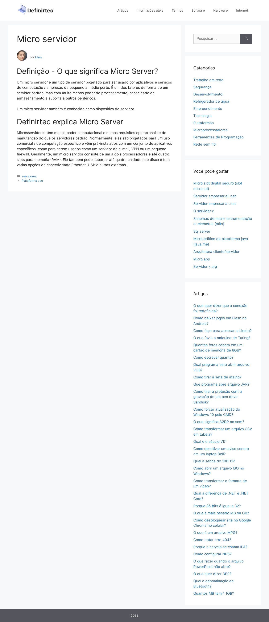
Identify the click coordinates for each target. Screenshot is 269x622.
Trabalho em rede (208, 80)
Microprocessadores (210, 130)
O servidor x (203, 211)
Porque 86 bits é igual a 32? (217, 506)
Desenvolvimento (207, 94)
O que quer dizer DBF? (212, 574)
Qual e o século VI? (209, 441)
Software (198, 10)
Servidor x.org (205, 266)
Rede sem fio (204, 144)
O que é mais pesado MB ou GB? (221, 513)
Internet (242, 10)
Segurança (202, 87)
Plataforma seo (32, 180)
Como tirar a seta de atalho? (217, 377)
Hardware (220, 10)
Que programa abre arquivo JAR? (221, 384)
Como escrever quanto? (213, 357)
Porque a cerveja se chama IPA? (220, 547)
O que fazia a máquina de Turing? (221, 338)
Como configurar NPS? (212, 554)
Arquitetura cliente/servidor (216, 251)
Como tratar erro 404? (212, 540)
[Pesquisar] (246, 39)
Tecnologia (202, 116)
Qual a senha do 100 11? (214, 461)
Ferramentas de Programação (218, 137)
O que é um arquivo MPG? (215, 532)
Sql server (201, 231)
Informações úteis (150, 10)
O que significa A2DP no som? (218, 422)
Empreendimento (207, 108)
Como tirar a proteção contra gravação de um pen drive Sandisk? (217, 396)
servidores (29, 176)
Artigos (122, 10)
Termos (177, 10)
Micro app (201, 259)
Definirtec (40, 10)
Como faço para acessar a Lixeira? (222, 331)
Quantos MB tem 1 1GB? (213, 593)
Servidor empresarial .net (214, 196)
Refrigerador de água (211, 101)
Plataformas (203, 123)
